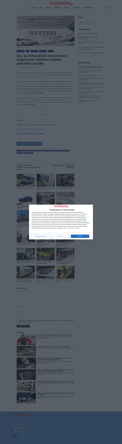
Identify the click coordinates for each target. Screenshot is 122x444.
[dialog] (61, 222)
